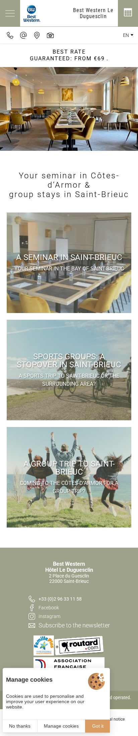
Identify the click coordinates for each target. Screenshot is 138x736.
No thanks (19, 726)
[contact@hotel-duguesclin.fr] (23, 35)
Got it (98, 726)
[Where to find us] (37, 35)
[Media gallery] (50, 35)
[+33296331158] (10, 35)
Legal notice (114, 719)
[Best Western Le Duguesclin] (32, 13)
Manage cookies (61, 726)
